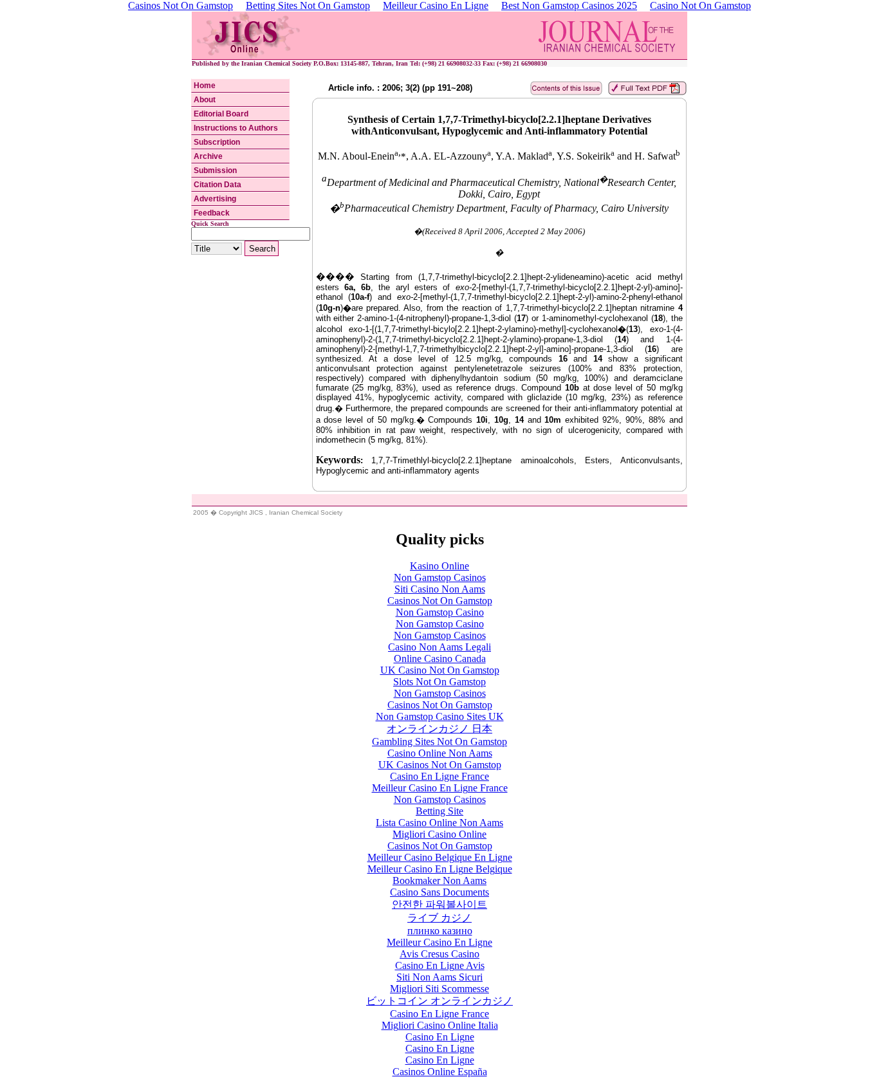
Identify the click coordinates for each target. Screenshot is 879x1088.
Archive (208, 156)
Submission (215, 170)
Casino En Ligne (439, 1036)
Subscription (217, 142)
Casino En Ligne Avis (440, 965)
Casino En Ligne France (439, 776)
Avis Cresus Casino (439, 953)
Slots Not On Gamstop (439, 681)
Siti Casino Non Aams (439, 589)
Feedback (212, 212)
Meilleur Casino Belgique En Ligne (439, 857)
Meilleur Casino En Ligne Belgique (439, 868)
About (205, 99)
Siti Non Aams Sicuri (439, 977)
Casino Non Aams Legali (439, 646)
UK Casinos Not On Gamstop (439, 764)
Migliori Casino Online (439, 834)
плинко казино (439, 930)
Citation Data (217, 184)
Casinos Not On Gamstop (439, 600)
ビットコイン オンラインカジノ (439, 1000)
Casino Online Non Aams (439, 753)
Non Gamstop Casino (440, 612)
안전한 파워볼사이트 (439, 904)
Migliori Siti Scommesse (439, 988)
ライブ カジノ (439, 917)
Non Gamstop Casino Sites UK (440, 716)
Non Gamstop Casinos (440, 577)
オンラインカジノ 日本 (439, 728)
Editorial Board (221, 113)
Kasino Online (439, 565)
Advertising (215, 198)
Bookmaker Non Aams (439, 880)
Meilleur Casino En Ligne (439, 942)
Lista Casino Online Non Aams (439, 822)
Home (205, 85)
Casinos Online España (440, 1071)
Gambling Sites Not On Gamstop (439, 741)
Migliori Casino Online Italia (440, 1025)
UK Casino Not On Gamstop (439, 670)
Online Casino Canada (440, 658)
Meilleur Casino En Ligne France (440, 787)
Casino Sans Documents (439, 892)
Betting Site (439, 811)
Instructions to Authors (236, 128)
